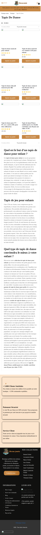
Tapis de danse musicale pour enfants (8, 49)
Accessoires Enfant (28, 457)
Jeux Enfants (26, 462)
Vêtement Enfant (28, 478)
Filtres (6, 23)
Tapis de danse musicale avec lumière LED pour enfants (29, 50)
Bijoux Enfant (27, 460)
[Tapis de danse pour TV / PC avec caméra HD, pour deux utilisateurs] (10, 112)
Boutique (12, 13)
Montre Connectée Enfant (28, 471)
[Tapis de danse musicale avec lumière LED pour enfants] (31, 37)
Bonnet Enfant (27, 454)
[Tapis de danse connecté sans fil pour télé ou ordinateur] (31, 75)
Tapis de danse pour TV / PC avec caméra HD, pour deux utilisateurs (9, 124)
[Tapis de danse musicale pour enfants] (10, 37)
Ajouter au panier (10, 61)
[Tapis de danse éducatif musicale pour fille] (10, 75)
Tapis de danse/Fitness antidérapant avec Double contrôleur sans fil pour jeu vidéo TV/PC (30, 125)
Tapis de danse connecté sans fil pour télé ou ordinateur (29, 87)
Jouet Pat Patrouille (28, 465)
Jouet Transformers (28, 468)
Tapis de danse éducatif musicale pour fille (8, 86)
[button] (5, 53)
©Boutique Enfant (20, 523)
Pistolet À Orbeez (28, 475)
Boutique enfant (5, 13)
